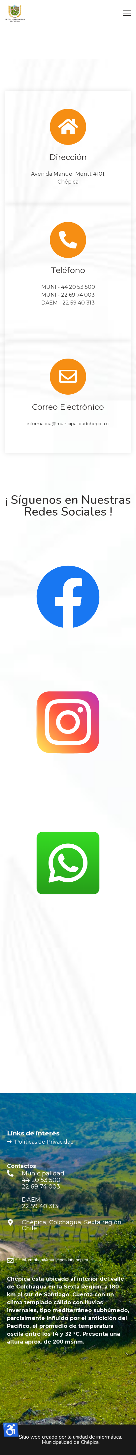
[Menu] (127, 13)
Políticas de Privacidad (44, 1142)
